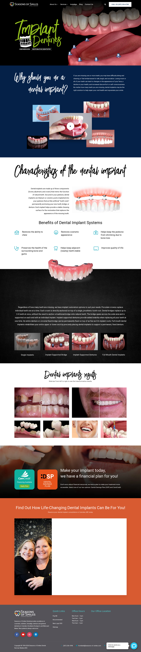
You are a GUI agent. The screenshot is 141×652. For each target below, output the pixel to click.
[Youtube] (23, 634)
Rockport (37, 626)
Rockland (30, 626)
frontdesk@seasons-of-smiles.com (89, 646)
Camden (24, 626)
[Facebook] (16, 634)
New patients (23, 628)
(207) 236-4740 (68, 646)
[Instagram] (29, 634)
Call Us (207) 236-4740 (120, 4)
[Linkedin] (35, 634)
